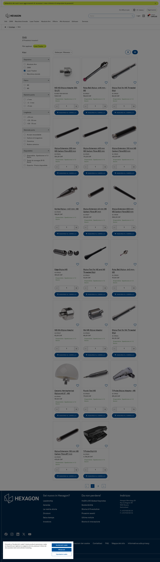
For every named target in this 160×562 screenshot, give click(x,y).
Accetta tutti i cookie (61, 545)
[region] (38, 550)
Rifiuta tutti (61, 549)
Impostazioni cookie (61, 554)
